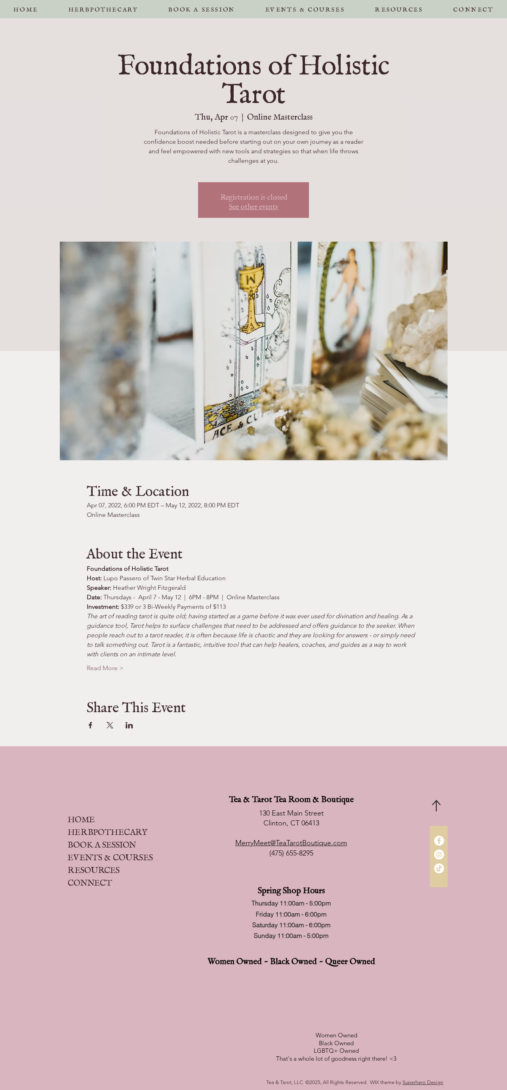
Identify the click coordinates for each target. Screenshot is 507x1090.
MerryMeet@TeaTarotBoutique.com (291, 842)
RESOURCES (94, 868)
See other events (253, 204)
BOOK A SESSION (102, 842)
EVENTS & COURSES (110, 855)
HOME (81, 817)
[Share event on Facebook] (90, 725)
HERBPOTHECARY (107, 830)
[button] (201, 7)
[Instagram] (439, 854)
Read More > (105, 668)
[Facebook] (439, 841)
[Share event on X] (110, 725)
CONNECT (90, 880)
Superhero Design (422, 1082)
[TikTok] (439, 868)
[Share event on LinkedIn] (129, 725)
